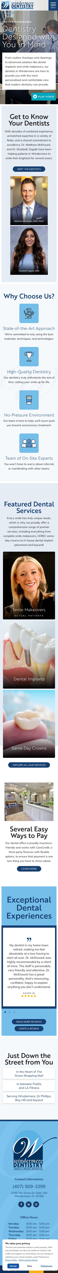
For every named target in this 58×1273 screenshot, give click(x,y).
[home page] (17, 5)
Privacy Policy (11, 1260)
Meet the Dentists (29, 169)
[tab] (5, 1012)
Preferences (46, 1266)
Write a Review (29, 1028)
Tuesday (13, 1227)
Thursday (14, 1235)
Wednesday (16, 1231)
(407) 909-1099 (29, 1186)
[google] (29, 1204)
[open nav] (53, 5)
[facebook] (21, 1204)
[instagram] (36, 1204)
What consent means (28, 1260)
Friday (12, 1238)
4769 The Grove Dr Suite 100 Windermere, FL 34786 (29, 1194)
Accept (13, 1266)
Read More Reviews (29, 1021)
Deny (29, 1266)
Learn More (29, 868)
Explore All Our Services (29, 764)
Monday (13, 1223)
